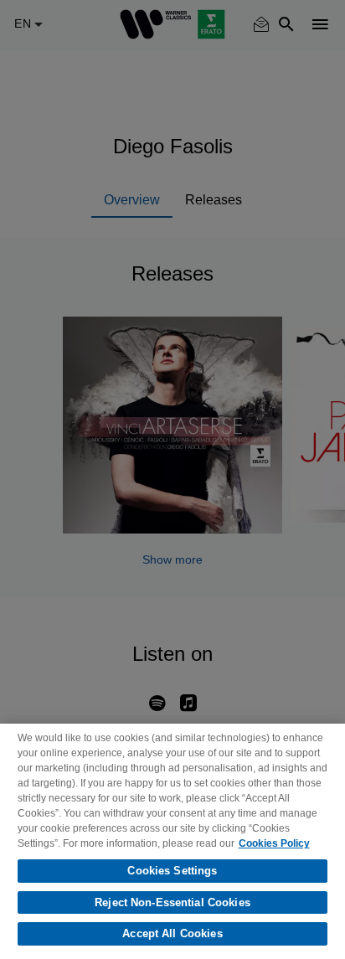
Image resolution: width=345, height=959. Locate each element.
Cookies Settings (172, 870)
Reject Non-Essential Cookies (172, 902)
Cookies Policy (274, 843)
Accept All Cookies (172, 933)
